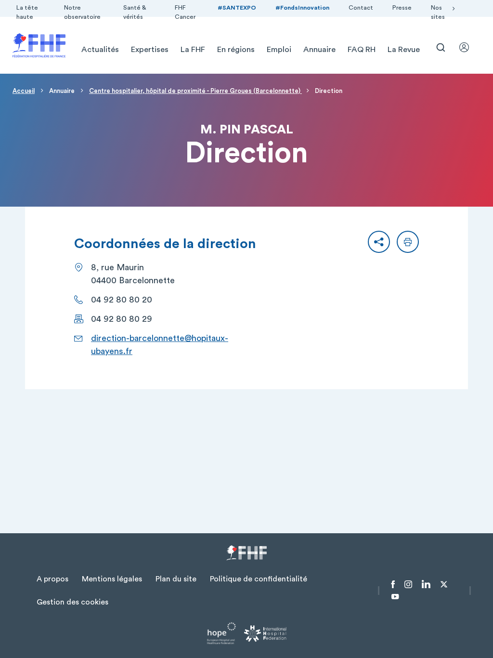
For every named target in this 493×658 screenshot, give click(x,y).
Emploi (279, 49)
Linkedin (426, 584)
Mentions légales (112, 579)
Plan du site (176, 579)
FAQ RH (362, 49)
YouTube (395, 597)
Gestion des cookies (72, 602)
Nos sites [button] (438, 12)
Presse (402, 8)
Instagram (408, 584)
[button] (379, 242)
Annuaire (319, 49)
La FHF (193, 49)
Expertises (150, 49)
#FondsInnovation (302, 8)
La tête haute (27, 12)
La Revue (404, 49)
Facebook (393, 584)
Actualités (100, 49)
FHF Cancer (185, 12)
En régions (236, 49)
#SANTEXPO (237, 8)
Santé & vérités (134, 12)
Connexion (468, 47)
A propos (52, 579)
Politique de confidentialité (258, 579)
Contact (361, 8)
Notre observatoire (82, 12)
